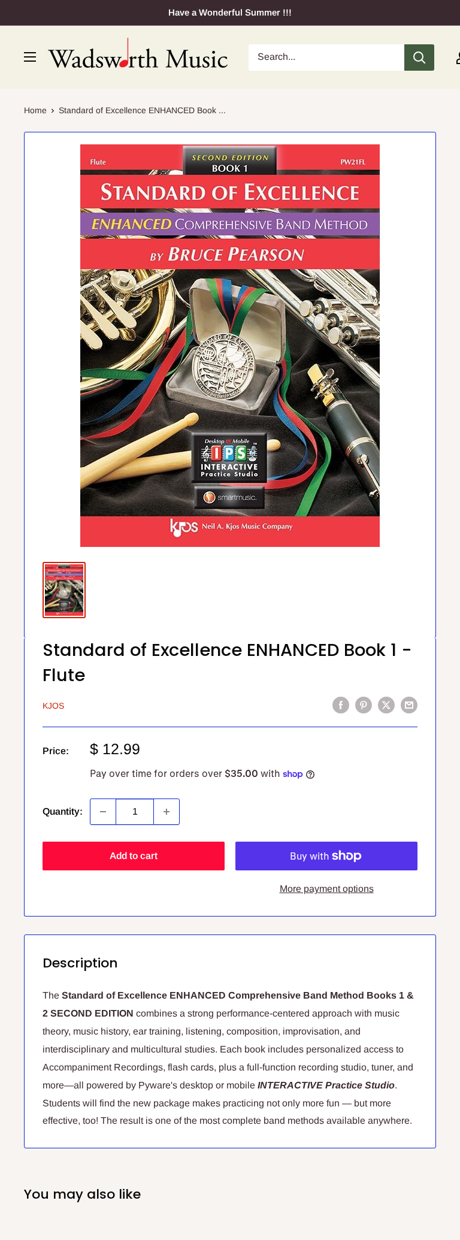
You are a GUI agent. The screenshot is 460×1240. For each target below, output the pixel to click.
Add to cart (134, 856)
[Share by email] (409, 704)
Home (35, 110)
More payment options (327, 889)
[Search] (419, 57)
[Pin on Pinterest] (363, 704)
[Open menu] (30, 57)
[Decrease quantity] (103, 811)
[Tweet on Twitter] (386, 704)
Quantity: (63, 811)
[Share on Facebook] (340, 704)
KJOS (53, 705)
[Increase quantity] (166, 811)
